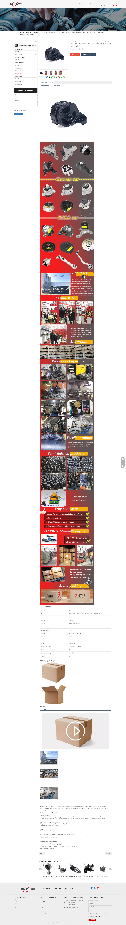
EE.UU (17, 52)
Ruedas (17, 65)
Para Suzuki (18, 79)
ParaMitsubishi (19, 62)
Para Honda (18, 73)
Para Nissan (18, 76)
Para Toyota (18, 81)
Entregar (18, 113)
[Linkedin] (95, 888)
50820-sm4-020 (43, 858)
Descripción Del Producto (46, 82)
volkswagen (18, 87)
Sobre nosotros (19, 902)
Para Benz (18, 68)
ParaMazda (18, 84)
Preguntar (75, 55)
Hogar (16, 900)
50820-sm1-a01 (53, 858)
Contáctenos (18, 908)
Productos (17, 904)
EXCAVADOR (18, 54)
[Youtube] (98, 888)
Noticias (17, 906)
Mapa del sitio (74, 923)
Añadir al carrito (89, 55)
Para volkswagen (20, 57)
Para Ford (18, 71)
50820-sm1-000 (63, 858)
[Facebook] (92, 888)
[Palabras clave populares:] (116, 3)
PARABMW (18, 60)
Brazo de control (19, 49)
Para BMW (43, 902)
